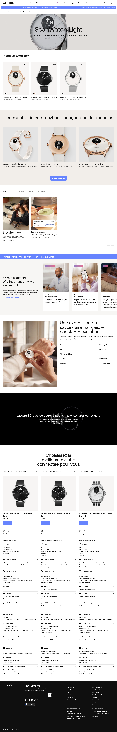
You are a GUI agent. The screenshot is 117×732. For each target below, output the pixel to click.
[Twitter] (38, 700)
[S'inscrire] (49, 695)
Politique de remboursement (95, 729)
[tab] (4, 192)
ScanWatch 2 (96, 692)
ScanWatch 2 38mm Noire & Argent (55, 514)
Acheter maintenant (58, 178)
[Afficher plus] (90, 724)
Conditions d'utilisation (66, 729)
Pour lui (94, 702)
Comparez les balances (74, 699)
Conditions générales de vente (76, 716)
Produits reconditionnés (74, 713)
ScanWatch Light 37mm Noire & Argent (19, 514)
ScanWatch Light (97, 694)
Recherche (95, 716)
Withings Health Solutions (99, 711)
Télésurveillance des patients (100, 713)
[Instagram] (29, 700)
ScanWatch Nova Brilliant (99, 689)
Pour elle (94, 704)
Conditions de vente (54, 729)
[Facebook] (26, 700)
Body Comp (70, 694)
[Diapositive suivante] (112, 105)
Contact (85, 729)
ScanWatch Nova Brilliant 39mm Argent (95, 514)
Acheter (7, 523)
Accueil (5, 11)
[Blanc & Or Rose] (4, 93)
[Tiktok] (35, 700)
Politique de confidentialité (41, 729)
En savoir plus (18, 523)
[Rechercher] (104, 3)
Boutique (69, 711)
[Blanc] (6, 93)
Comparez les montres (98, 699)
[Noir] (5, 93)
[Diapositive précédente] (108, 105)
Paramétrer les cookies (108, 729)
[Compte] (108, 3)
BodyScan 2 (70, 687)
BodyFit (69, 692)
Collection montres (13, 11)
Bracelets (94, 697)
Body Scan (70, 689)
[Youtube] (32, 700)
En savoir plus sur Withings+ (12, 297)
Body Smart (70, 697)
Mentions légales (77, 729)
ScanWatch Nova (97, 687)
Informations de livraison (74, 718)
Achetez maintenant (39, 7)
